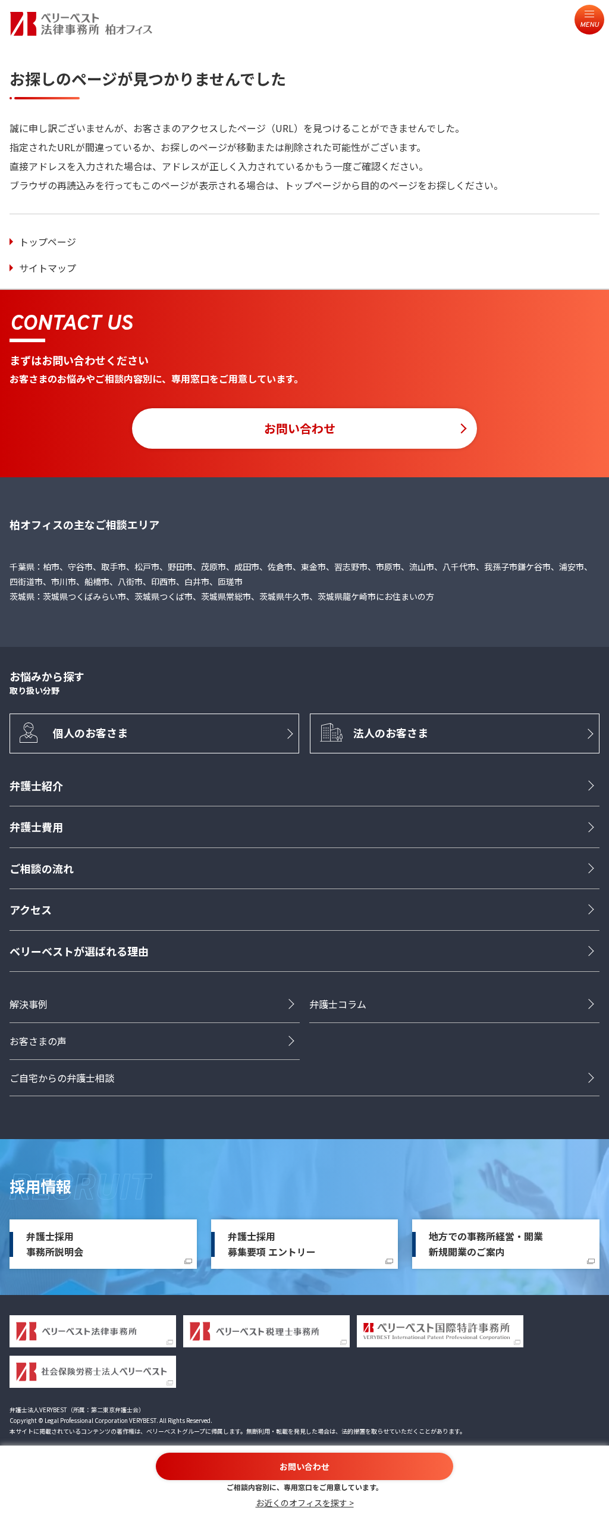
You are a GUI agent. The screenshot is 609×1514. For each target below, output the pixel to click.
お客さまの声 (38, 1041)
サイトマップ (47, 268)
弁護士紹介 (36, 785)
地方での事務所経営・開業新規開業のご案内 (486, 1244)
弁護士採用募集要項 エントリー (272, 1244)
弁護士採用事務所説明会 (54, 1244)
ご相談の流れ (42, 868)
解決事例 (29, 1004)
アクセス (31, 909)
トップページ (47, 241)
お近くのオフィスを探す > (305, 1503)
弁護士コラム (337, 1004)
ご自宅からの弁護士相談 (62, 1078)
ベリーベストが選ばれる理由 (79, 951)
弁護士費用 (36, 826)
